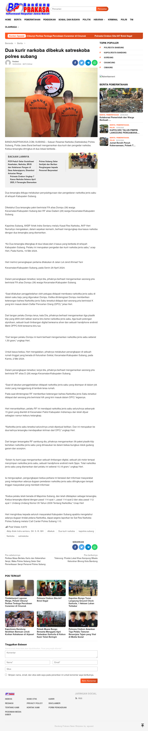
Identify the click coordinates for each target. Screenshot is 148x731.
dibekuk (50, 531)
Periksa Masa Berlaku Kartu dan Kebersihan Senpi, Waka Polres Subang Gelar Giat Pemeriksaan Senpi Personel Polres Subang (25, 560)
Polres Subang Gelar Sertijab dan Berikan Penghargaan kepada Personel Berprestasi (48, 166)
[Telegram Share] (88, 63)
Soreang (108, 57)
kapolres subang (86, 531)
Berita (102, 115)
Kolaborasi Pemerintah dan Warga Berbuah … (117, 118)
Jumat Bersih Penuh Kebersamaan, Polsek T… (123, 144)
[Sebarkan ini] (75, 63)
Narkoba (10, 536)
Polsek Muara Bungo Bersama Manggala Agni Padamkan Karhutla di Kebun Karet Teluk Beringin (51, 633)
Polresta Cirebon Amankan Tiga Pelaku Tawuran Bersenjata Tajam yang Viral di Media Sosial (82, 633)
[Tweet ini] (82, 63)
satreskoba (23, 536)
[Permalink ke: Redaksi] (8, 62)
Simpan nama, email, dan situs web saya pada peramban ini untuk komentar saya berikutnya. (51, 674)
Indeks (8, 698)
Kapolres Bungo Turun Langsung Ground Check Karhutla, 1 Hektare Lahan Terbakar (81, 602)
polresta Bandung (114, 47)
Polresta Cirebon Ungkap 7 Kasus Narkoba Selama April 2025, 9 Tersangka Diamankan (23, 179)
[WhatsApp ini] (95, 63)
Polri (112, 127)
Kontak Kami (33, 707)
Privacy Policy (35, 703)
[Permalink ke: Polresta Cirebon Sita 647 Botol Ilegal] (51, 588)
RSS (80, 698)
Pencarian (102, 8)
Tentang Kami (12, 707)
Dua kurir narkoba (66, 531)
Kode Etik (32, 698)
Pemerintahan (112, 115)
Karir (51, 698)
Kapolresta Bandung (115, 52)
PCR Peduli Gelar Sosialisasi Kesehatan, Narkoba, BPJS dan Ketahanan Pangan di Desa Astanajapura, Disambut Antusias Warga (21, 167)
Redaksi (9, 703)
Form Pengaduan (57, 707)
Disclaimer (54, 703)
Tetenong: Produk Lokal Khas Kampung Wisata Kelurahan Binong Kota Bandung (76, 558)
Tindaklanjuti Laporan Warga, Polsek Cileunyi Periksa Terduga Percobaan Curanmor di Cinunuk (18, 602)
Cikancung (109, 62)
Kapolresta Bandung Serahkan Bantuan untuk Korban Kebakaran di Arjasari (19, 632)
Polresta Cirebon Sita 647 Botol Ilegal (94, 36)
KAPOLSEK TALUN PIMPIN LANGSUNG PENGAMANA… (124, 131)
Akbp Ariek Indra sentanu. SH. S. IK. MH (25, 531)
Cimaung (108, 67)
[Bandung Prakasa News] (28, 8)
